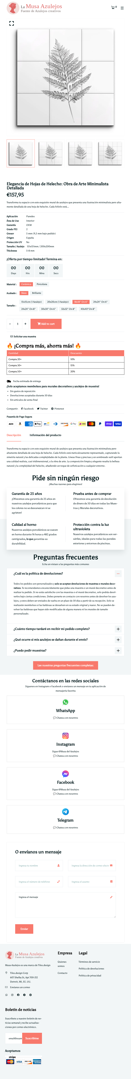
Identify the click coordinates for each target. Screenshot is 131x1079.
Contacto (62, 973)
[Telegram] (24, 995)
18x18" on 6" (81, 301)
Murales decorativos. (92, 508)
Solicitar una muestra (24, 336)
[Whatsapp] (6, 995)
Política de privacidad (90, 975)
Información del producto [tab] (45, 435)
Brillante (36, 293)
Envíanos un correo (20, 987)
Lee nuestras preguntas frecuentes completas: (66, 665)
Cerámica (26, 284)
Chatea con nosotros (67, 717)
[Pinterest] (30, 995)
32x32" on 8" (68, 309)
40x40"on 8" (88, 309)
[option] (65, 77)
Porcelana (42, 284)
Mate (24, 293)
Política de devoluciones (91, 968)
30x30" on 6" (48, 309)
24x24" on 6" (100, 301)
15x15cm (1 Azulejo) (31, 301)
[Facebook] (18, 995)
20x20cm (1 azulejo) (58, 301)
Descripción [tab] (14, 435)
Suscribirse (32, 1038)
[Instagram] (12, 995)
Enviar (24, 928)
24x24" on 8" (28, 309)
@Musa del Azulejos (69, 751)
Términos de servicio (89, 961)
